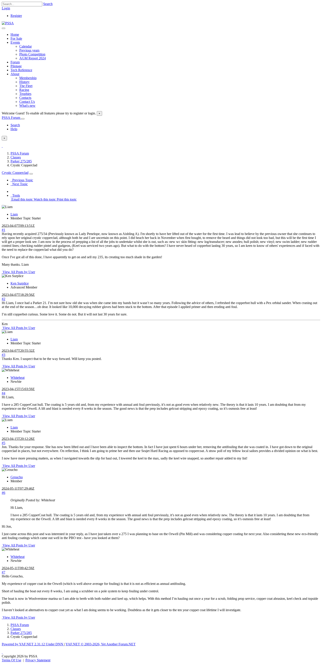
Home (15, 34)
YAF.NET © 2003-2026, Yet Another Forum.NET (100, 644)
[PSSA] (8, 23)
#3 (3, 355)
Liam (14, 214)
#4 (3, 393)
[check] (2, 146)
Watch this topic (44, 199)
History (24, 82)
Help (14, 129)
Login (6, 8)
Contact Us (27, 101)
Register (16, 16)
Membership (28, 78)
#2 (3, 299)
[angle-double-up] (2, 652)
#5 (3, 443)
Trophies (25, 94)
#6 (3, 493)
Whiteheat (18, 377)
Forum (15, 62)
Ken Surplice (20, 283)
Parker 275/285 (21, 161)
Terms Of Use (11, 660)
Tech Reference (21, 70)
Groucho (17, 477)
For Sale (16, 38)
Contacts (25, 98)
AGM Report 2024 (32, 58)
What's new (27, 105)
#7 (3, 572)
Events (15, 42)
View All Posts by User (18, 272)
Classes (16, 157)
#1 (3, 230)
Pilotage (16, 66)
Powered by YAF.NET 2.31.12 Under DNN (33, 644)
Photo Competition (32, 54)
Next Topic (19, 184)
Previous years (29, 50)
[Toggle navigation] (3, 28)
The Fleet (25, 86)
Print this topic (66, 199)
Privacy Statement (37, 660)
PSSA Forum (11, 117)
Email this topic (22, 199)
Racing (24, 90)
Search (48, 4)
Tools (15, 195)
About (15, 74)
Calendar (25, 46)
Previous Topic (22, 180)
